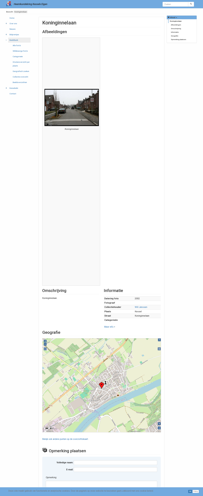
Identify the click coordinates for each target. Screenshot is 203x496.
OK (190, 491)
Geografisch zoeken (21, 71)
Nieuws (12, 29)
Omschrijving (176, 29)
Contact (13, 93)
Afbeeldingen (176, 25)
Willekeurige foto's (20, 51)
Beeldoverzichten (20, 82)
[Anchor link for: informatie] (125, 290)
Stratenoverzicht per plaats (21, 64)
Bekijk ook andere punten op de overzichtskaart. (65, 439)
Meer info (109, 327)
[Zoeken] (191, 4)
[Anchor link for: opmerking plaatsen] (89, 450)
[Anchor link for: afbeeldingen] (69, 31)
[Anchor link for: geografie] (62, 332)
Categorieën (18, 56)
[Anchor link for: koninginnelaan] (78, 22)
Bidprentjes (14, 34)
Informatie (175, 32)
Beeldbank (14, 40)
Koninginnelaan (176, 21)
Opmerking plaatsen (178, 39)
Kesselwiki (14, 88)
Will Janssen (141, 307)
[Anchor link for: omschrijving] (68, 290)
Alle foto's (17, 45)
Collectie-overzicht (20, 77)
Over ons (13, 23)
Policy (195, 491)
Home (12, 18)
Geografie (174, 36)
